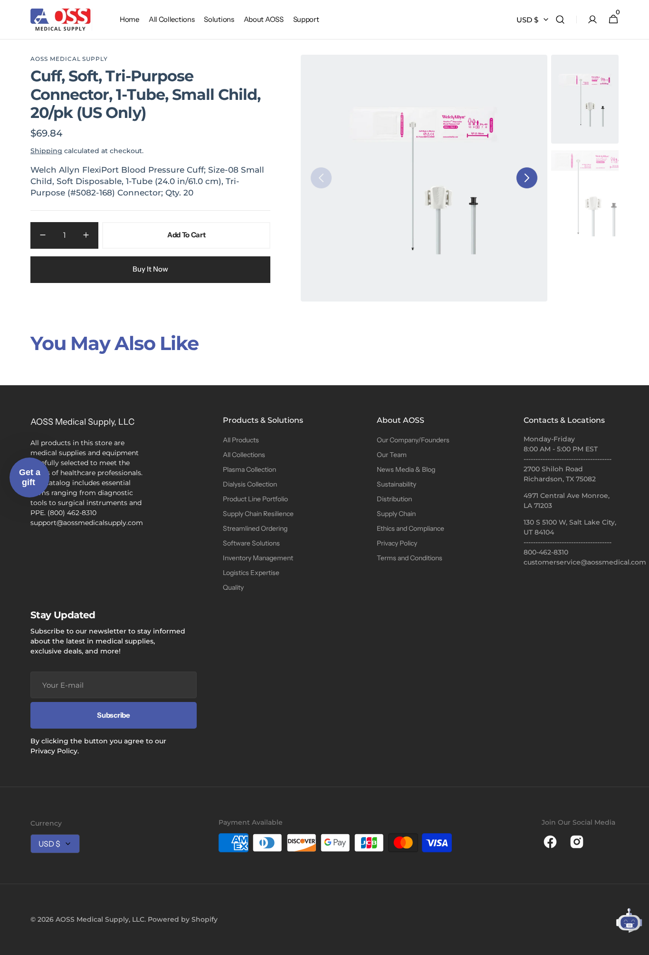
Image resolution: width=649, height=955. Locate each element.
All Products (241, 440)
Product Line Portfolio (255, 499)
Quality (233, 587)
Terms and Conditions (409, 558)
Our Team (392, 454)
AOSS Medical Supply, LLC (100, 919)
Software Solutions (251, 543)
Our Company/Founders (413, 440)
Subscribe (113, 715)
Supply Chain (396, 513)
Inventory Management (258, 558)
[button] (560, 19)
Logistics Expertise (251, 572)
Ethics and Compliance (410, 528)
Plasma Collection (249, 469)
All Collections (244, 454)
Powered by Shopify (183, 919)
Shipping (46, 150)
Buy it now (150, 268)
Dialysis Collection (250, 484)
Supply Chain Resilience (258, 513)
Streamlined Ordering (255, 528)
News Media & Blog (406, 469)
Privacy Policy (397, 543)
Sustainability (396, 484)
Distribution (394, 499)
